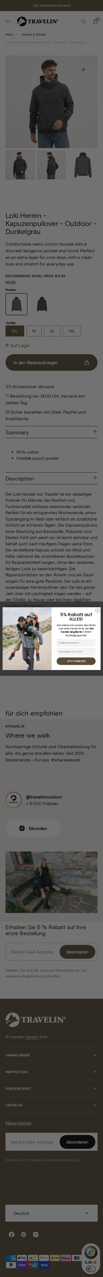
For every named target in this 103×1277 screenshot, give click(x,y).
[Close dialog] (97, 610)
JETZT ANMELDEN (76, 661)
